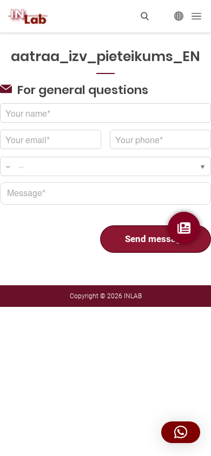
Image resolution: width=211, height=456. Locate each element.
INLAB (133, 296)
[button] (180, 432)
